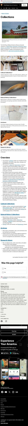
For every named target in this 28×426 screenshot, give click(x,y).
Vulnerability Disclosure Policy (7, 414)
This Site (14, 331)
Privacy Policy (4, 400)
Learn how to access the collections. (16, 50)
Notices (2, 404)
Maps (9, 8)
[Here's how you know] (14, 1)
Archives (4, 228)
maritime (8, 210)
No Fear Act (3, 410)
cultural (10, 165)
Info (1, 8)
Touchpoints (5, 278)
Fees (17, 8)
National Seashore (10, 5)
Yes (5, 268)
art (13, 206)
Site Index (3, 314)
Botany (11, 219)
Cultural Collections (8, 204)
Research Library (6, 240)
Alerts (5, 8)
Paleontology (20, 224)
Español (3, 316)
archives (11, 160)
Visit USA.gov (4, 423)
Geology (4, 224)
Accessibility (3, 398)
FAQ (2, 312)
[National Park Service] (1, 5)
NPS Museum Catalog (19, 192)
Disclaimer (3, 412)
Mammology (19, 219)
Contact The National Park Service (8, 406)
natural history (18, 165)
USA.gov (2, 416)
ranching (22, 209)
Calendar (13, 8)
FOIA (2, 402)
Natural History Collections (10, 214)
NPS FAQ (2, 408)
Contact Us (3, 308)
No (5, 272)
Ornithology (10, 221)
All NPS (14, 334)
